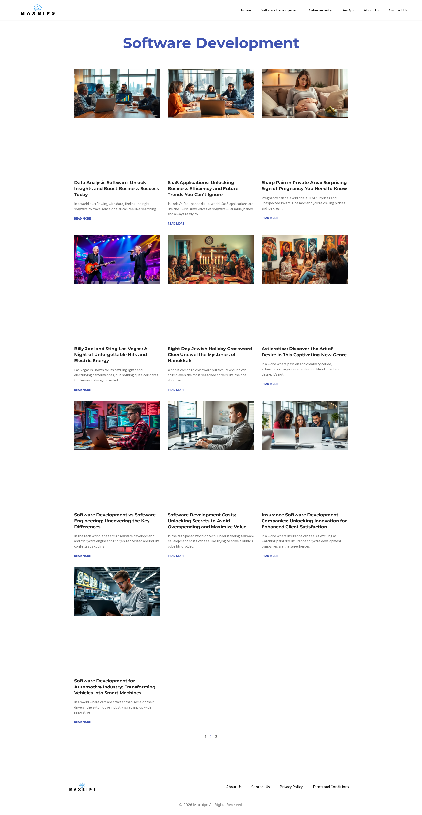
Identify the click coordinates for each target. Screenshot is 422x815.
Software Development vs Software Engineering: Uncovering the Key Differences (115, 520)
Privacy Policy (291, 786)
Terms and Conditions (330, 786)
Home (246, 10)
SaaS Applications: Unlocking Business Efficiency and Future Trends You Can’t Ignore (203, 188)
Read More (82, 218)
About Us (371, 10)
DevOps (347, 10)
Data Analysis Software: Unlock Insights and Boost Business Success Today (116, 188)
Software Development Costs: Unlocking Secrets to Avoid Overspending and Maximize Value (207, 520)
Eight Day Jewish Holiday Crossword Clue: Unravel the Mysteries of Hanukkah (210, 354)
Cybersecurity (320, 10)
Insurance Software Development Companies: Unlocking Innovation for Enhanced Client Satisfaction (304, 520)
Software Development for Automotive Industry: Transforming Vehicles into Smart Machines (115, 687)
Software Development (280, 10)
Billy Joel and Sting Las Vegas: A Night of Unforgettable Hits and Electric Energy (111, 354)
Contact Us (398, 10)
